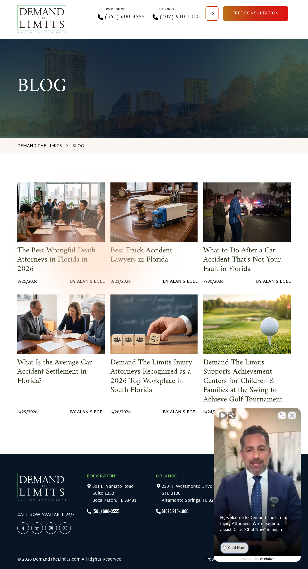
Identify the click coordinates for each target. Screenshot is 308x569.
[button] (257, 485)
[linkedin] (37, 528)
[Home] (41, 19)
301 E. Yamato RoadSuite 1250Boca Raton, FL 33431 (114, 493)
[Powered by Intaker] (267, 558)
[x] (51, 528)
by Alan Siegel (87, 281)
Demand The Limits (39, 146)
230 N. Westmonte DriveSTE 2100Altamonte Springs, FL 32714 (191, 493)
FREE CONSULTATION (255, 13)
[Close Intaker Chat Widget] (292, 415)
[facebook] (23, 528)
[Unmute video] (223, 415)
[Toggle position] (282, 415)
